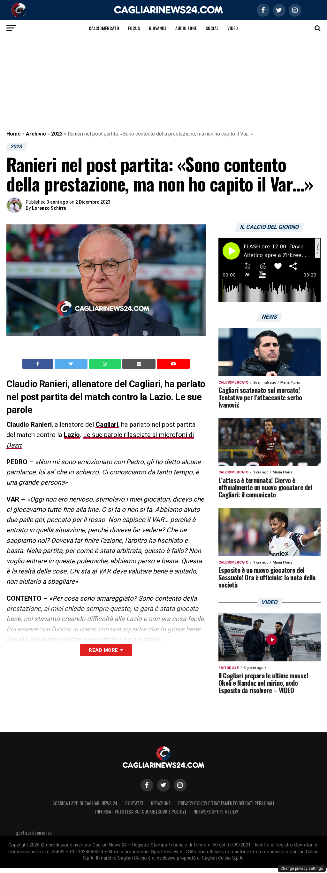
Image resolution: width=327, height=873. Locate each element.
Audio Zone (186, 28)
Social (212, 28)
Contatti (134, 803)
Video (232, 28)
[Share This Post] (106, 364)
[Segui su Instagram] (180, 785)
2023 (57, 134)
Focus (134, 28)
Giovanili (157, 28)
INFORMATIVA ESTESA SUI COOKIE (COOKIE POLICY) (140, 811)
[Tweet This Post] (72, 364)
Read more (103, 650)
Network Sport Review (216, 811)
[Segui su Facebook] (147, 785)
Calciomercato (104, 28)
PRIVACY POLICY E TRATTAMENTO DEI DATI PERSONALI (226, 803)
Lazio (72, 435)
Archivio (36, 134)
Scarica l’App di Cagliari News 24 (85, 803)
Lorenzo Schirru (49, 208)
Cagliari (106, 424)
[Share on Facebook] (38, 364)
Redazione (161, 803)
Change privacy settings (301, 868)
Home (13, 134)
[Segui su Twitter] (163, 785)
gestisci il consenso (34, 832)
